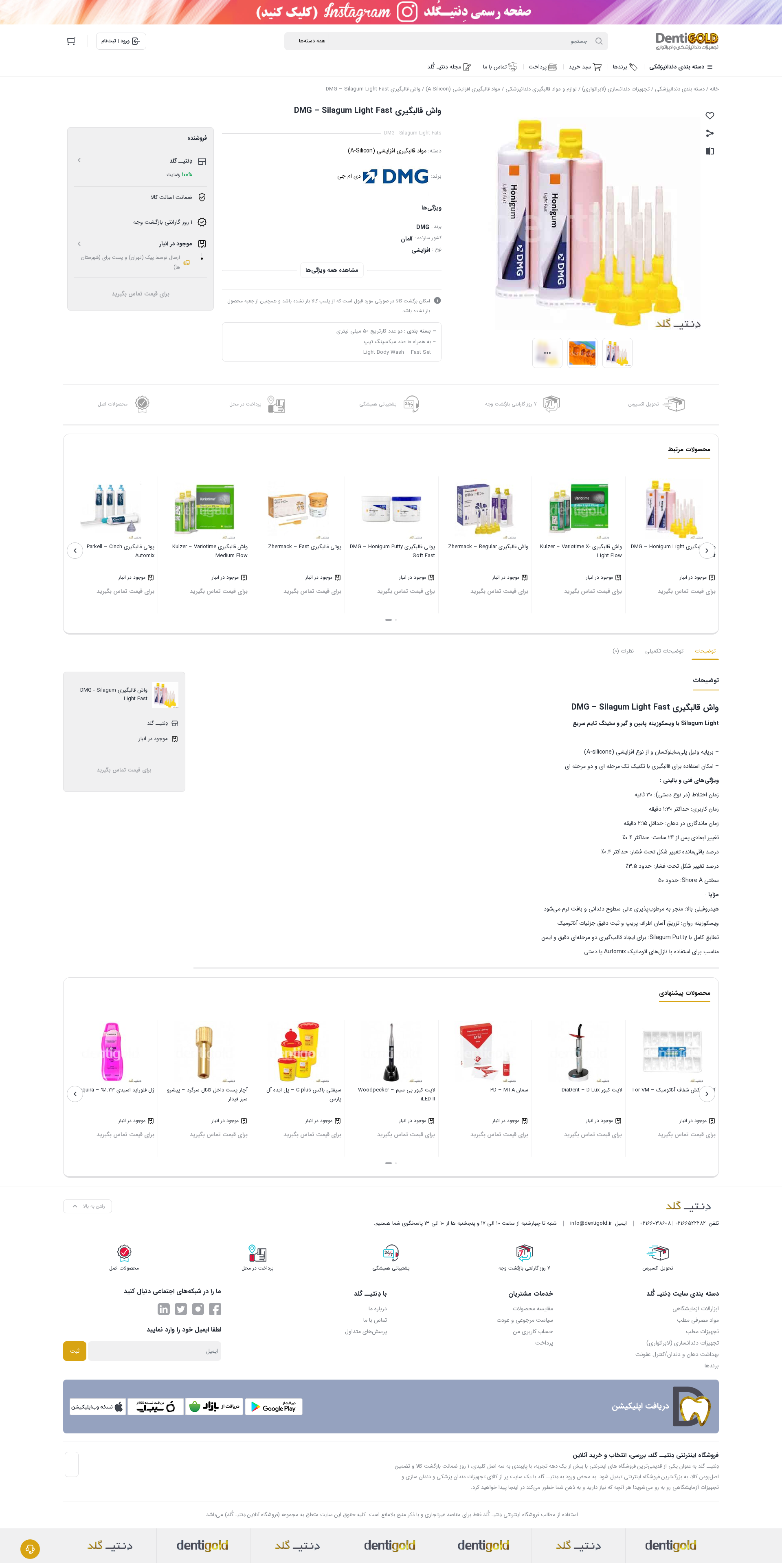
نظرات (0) (623, 651)
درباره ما (378, 1308)
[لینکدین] (164, 1309)
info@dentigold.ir (591, 1223)
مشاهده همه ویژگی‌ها (331, 270)
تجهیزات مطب (702, 1331)
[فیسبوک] (215, 1309)
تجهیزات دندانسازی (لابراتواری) (616, 89)
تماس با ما (375, 1320)
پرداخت (544, 1342)
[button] (396, 620)
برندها (712, 1365)
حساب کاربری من (533, 1331)
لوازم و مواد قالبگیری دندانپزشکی (541, 89)
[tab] (705, 651)
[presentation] (707, 550)
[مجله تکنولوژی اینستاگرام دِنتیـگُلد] (198, 1309)
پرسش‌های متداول (366, 1331)
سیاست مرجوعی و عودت (524, 1320)
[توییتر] (181, 1309)
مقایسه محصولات (533, 1308)
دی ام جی (349, 176)
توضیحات (705, 651)
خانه (714, 89)
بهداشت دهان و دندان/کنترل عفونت (677, 1354)
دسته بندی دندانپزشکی (680, 89)
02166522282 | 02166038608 (673, 1223)
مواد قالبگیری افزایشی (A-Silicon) (463, 89)
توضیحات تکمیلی (664, 651)
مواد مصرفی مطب (698, 1320)
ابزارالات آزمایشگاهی (695, 1308)
